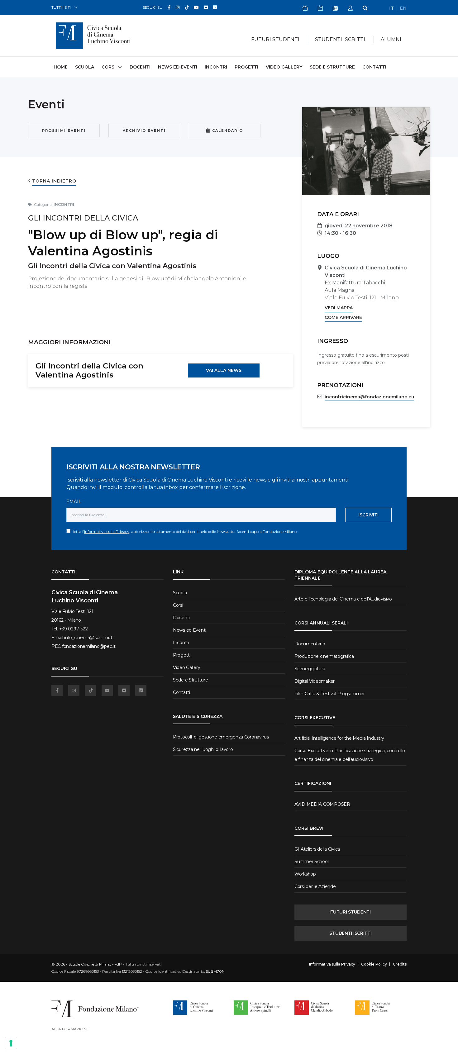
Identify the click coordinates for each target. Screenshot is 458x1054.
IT (391, 8)
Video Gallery (284, 67)
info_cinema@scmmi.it (88, 637)
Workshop (305, 874)
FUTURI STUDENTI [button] (275, 39)
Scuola (84, 67)
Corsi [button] (109, 67)
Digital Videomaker (314, 681)
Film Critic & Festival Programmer (329, 693)
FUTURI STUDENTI (350, 912)
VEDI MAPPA (339, 308)
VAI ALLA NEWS (223, 370)
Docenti (140, 67)
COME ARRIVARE (343, 317)
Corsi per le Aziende (315, 886)
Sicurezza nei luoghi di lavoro (203, 749)
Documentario (309, 644)
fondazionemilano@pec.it (89, 646)
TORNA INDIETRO (54, 181)
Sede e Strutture (332, 67)
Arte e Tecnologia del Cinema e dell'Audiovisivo (343, 599)
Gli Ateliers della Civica (317, 849)
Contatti (374, 67)
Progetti (246, 67)
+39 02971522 (73, 629)
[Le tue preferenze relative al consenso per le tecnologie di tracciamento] (11, 1043)
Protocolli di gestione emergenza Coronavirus (221, 737)
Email (73, 501)
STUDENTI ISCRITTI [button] (340, 39)
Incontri (216, 67)
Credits (400, 964)
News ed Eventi (177, 67)
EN (403, 8)
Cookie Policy (374, 964)
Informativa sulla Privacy (106, 531)
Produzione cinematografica (324, 656)
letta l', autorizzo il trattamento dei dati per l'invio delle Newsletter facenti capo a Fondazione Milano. (184, 531)
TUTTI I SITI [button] (61, 7)
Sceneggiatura (309, 669)
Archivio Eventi (144, 130)
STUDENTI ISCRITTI (350, 933)
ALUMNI (391, 39)
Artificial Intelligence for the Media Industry (339, 738)
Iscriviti (368, 515)
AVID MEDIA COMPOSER (322, 804)
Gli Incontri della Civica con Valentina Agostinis (89, 370)
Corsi (178, 605)
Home (61, 67)
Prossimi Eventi (64, 130)
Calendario (227, 130)
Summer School (311, 861)
